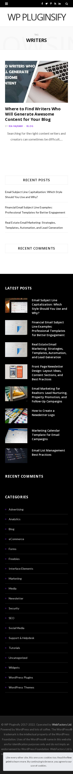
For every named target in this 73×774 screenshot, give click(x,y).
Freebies (14, 559)
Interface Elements (21, 568)
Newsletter (16, 598)
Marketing (15, 578)
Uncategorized (18, 657)
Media (12, 588)
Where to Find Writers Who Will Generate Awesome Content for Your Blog (33, 114)
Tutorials (14, 648)
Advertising (16, 509)
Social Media (16, 628)
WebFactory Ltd (61, 724)
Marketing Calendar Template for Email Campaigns (46, 435)
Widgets (14, 667)
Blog (30, 126)
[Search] (66, 3)
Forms (12, 549)
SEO (11, 618)
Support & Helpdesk (21, 638)
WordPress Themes (21, 687)
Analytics (14, 519)
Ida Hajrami (16, 126)
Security (14, 608)
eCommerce (16, 539)
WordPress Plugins (21, 677)
